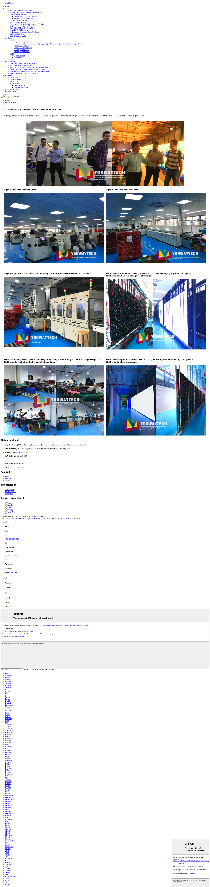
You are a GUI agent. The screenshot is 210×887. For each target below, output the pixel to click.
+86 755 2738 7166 (12, 535)
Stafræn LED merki (19, 518)
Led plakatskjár (6, 518)
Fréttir (12, 54)
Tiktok (7, 606)
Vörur (7, 8)
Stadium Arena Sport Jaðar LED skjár (23, 73)
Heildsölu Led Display (73, 518)
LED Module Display (17, 34)
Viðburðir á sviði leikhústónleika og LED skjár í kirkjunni (29, 67)
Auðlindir (8, 38)
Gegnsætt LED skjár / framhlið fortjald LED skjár (27, 24)
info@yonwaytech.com (20, 452)
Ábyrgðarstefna (15, 83)
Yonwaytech (14, 77)
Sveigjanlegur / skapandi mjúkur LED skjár (25, 32)
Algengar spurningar (12, 89)
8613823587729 (11, 573)
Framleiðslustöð (15, 79)
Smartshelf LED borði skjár (19, 30)
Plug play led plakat (21, 42)
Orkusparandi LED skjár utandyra (26, 16)
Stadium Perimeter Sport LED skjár (22, 26)
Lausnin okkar (10, 61)
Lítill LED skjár (46, 518)
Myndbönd (13, 40)
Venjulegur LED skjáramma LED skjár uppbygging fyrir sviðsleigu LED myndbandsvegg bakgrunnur (49, 44)
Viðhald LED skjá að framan (24, 18)
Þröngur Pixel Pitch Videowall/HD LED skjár (25, 12)
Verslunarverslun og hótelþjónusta (21, 65)
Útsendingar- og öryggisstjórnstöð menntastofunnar (27, 69)
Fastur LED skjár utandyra (23, 48)
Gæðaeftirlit (14, 81)
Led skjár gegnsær (58, 518)
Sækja (12, 60)
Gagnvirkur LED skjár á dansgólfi (21, 28)
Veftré (41, 516)
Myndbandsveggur (33, 518)
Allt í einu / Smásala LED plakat (21, 10)
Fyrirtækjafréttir (19, 56)
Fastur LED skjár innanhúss (19, 20)
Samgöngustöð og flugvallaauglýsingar (23, 63)
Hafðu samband (10, 91)
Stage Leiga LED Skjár (18, 22)
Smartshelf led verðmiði (22, 52)
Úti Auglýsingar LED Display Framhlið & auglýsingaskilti (30, 71)
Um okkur (8, 75)
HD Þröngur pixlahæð (21, 46)
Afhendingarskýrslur (21, 87)
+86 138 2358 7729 (12, 539)
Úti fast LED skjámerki (18, 14)
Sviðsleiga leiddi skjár (21, 50)
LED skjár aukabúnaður (18, 36)
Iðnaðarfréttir (18, 58)
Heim (7, 6)
